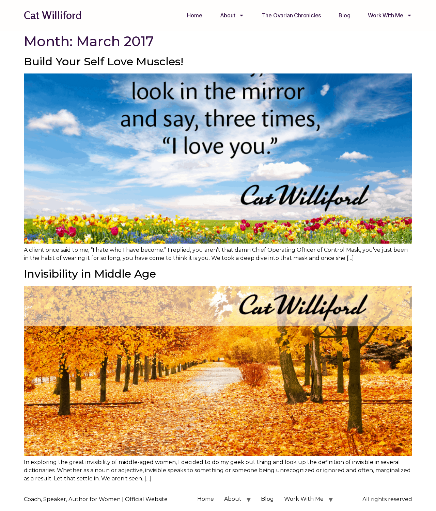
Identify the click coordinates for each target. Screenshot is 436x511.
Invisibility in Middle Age (90, 273)
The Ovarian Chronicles (291, 15)
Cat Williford (53, 15)
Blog (344, 15)
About (227, 15)
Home (194, 15)
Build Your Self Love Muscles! (103, 61)
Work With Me (385, 15)
